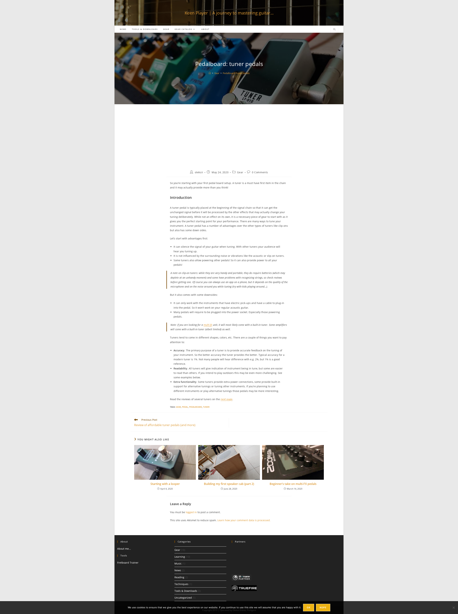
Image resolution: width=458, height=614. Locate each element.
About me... (124, 548)
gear (178, 407)
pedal (185, 407)
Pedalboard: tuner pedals (236, 73)
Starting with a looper (165, 484)
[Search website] (334, 29)
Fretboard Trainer (127, 562)
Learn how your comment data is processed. (244, 520)
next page (226, 399)
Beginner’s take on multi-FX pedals (293, 484)
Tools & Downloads (185, 591)
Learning (179, 556)
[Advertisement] (229, 140)
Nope (323, 607)
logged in (191, 512)
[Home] (210, 73)
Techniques (181, 584)
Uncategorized (183, 597)
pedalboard (195, 407)
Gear (240, 172)
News (177, 570)
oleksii (199, 172)
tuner (206, 407)
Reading (179, 577)
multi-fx (208, 324)
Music (178, 563)
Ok (308, 607)
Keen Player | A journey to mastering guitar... (229, 13)
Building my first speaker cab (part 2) (229, 484)
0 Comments (260, 172)
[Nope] (453, 607)
